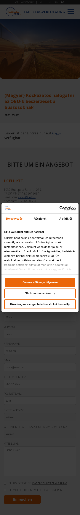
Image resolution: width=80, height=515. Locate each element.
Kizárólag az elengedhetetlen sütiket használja (40, 304)
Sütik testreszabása (38, 293)
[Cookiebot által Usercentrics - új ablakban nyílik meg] (59, 208)
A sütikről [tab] (65, 218)
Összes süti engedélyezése (40, 282)
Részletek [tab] (40, 218)
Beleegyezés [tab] (14, 218)
